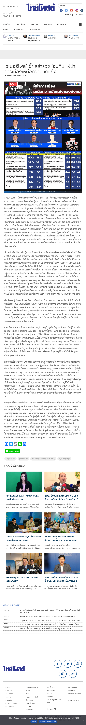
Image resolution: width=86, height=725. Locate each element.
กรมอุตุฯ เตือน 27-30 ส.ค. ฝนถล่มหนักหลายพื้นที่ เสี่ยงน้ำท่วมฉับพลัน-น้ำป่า (49, 624)
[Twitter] (66, 10)
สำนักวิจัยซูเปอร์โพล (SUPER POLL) (43, 459)
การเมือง (6, 24)
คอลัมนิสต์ (34, 24)
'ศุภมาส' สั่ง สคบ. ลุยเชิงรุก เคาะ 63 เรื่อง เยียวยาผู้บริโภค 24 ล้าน (46, 628)
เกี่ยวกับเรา (71, 691)
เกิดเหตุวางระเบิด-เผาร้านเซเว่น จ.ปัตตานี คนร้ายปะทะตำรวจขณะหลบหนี (47, 616)
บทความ (8, 697)
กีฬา (27, 694)
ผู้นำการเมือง (23, 459)
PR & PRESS (72, 687)
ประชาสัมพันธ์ (30, 703)
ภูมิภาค (28, 706)
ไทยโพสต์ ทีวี (35, 29)
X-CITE (49, 693)
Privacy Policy (73, 700)
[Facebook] (61, 10)
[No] (83, 720)
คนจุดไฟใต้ (52, 38)
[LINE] (72, 674)
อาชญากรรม (51, 690)
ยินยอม (33, 722)
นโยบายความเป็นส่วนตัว (48, 722)
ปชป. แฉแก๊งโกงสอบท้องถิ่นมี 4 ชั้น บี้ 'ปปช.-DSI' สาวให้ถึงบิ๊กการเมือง (61, 579)
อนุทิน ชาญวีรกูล (64, 459)
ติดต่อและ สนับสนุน (74, 694)
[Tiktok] (81, 10)
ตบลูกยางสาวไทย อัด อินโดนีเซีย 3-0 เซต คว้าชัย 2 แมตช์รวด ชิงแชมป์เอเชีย (50, 620)
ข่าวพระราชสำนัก (11, 703)
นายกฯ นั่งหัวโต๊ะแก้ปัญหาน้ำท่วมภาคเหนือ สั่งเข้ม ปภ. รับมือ (23, 538)
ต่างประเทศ (61, 24)
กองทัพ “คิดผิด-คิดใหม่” (14, 39)
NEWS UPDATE (11, 605)
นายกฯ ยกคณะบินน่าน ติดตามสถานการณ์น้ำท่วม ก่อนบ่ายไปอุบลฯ (61, 538)
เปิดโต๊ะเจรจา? (74, 38)
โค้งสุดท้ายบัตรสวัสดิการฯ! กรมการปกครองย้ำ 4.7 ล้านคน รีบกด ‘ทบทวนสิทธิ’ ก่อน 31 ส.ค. (50, 611)
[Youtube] (71, 10)
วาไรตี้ (28, 691)
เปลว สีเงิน (20, 24)
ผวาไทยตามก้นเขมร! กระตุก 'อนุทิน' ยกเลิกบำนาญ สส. (23, 497)
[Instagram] (76, 10)
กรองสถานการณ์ (32, 687)
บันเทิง (6, 29)
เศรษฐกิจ (48, 24)
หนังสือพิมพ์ (19, 29)
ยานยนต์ (50, 696)
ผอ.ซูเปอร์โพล (10, 459)
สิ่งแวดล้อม (30, 709)
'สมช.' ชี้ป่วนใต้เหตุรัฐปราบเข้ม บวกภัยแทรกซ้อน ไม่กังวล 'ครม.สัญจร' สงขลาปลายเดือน (61, 499)
